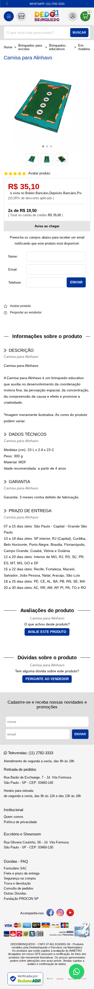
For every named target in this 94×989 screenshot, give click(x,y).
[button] (7, 4)
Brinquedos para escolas (30, 47)
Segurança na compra (20, 878)
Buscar (79, 32)
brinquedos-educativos (57, 47)
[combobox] (47, 32)
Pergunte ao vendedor (47, 679)
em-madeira (84, 47)
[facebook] (50, 913)
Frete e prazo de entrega (21, 873)
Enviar (76, 282)
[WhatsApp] (76, 971)
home (8, 47)
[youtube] (70, 913)
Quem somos (13, 817)
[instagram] (60, 913)
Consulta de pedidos (18, 888)
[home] (47, 16)
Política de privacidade (20, 822)
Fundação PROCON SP (21, 899)
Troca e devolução (17, 883)
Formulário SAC (15, 868)
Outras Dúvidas (15, 893)
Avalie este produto (47, 632)
